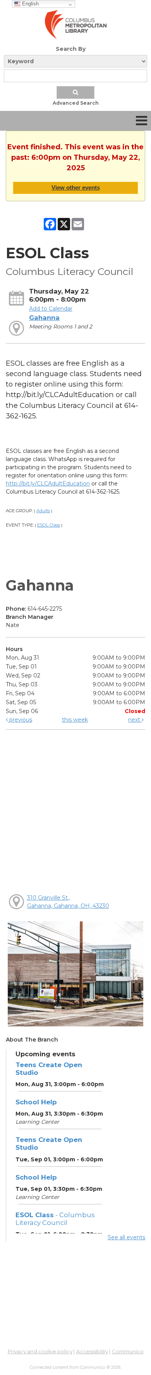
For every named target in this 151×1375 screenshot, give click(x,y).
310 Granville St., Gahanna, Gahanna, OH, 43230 (68, 901)
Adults (43, 510)
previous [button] (20, 719)
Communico (128, 1351)
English (30, 4)
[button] (141, 121)
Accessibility (92, 1351)
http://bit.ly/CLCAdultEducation (48, 483)
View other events (75, 187)
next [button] (135, 719)
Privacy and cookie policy (40, 1351)
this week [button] (75, 719)
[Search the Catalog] (75, 92)
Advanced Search (76, 103)
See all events (126, 1237)
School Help (36, 1102)
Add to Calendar (50, 308)
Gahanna (44, 317)
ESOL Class (48, 525)
